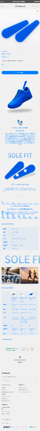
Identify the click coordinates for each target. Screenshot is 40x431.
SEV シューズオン (23, 298)
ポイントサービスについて (24, 392)
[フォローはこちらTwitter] (5, 423)
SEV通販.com (5, 51)
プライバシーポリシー (7, 396)
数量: (3, 64)
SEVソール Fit (32, 298)
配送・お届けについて (23, 390)
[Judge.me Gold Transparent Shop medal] (27, 349)
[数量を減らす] (3, 67)
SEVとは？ (4, 390)
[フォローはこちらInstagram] (7, 423)
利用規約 (4, 394)
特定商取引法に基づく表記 (8, 392)
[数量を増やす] (7, 67)
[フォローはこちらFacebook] (2, 423)
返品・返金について (6, 401)
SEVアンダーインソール (15, 298)
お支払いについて (22, 387)
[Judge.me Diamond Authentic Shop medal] (23, 349)
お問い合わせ (5, 398)
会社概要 (4, 387)
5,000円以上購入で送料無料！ (13, 1)
